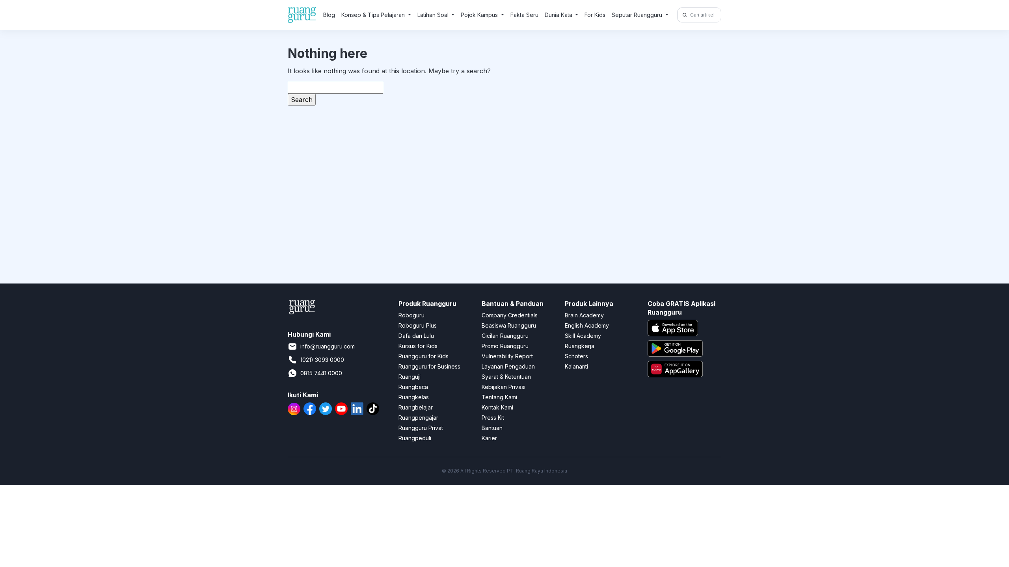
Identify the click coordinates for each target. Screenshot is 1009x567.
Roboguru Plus (417, 325)
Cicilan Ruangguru (505, 335)
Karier (489, 438)
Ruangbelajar (415, 407)
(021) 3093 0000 (322, 359)
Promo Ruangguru (505, 346)
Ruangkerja (579, 346)
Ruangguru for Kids (423, 356)
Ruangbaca (413, 387)
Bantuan (492, 427)
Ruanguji (409, 376)
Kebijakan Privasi (503, 387)
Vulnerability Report (507, 356)
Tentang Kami (499, 397)
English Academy (587, 325)
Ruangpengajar (418, 417)
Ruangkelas (413, 397)
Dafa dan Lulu (416, 335)
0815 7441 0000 (321, 373)
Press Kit (493, 417)
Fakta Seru (524, 14)
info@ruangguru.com (327, 346)
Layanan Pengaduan (508, 366)
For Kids (595, 14)
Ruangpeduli (414, 438)
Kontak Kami (497, 407)
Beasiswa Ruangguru (509, 325)
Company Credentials (510, 315)
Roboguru (411, 315)
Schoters (576, 356)
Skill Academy (583, 335)
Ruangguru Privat (420, 427)
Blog (329, 14)
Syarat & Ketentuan (506, 376)
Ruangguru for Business (429, 366)
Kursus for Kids (417, 346)
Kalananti (576, 366)
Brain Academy (584, 315)
